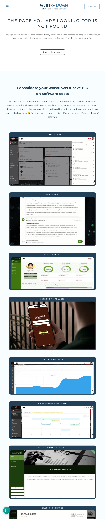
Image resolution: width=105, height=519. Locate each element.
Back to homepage (52, 52)
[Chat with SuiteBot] (6, 510)
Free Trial (92, 6)
